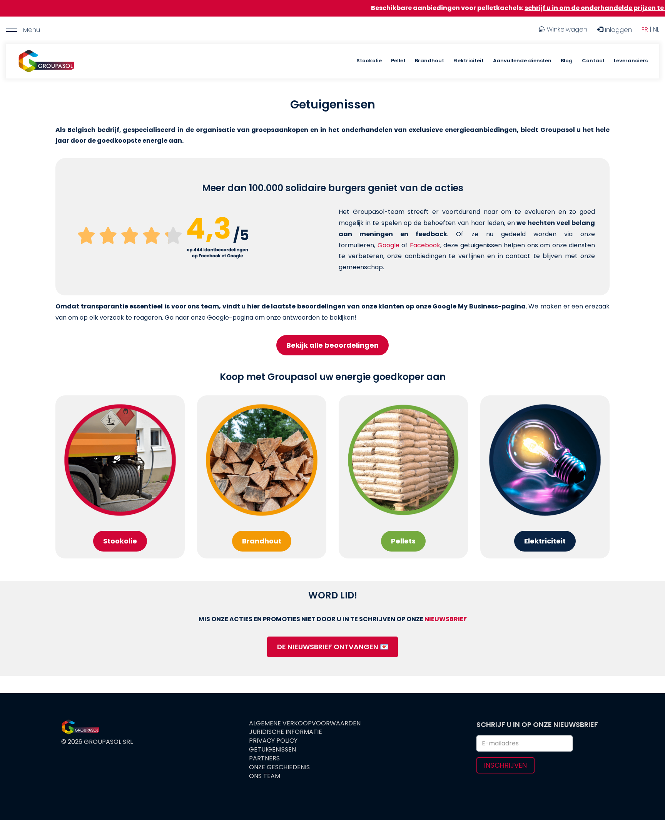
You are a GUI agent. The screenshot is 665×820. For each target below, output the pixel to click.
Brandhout (429, 60)
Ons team (264, 776)
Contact (593, 60)
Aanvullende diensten (522, 60)
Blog (567, 60)
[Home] (46, 61)
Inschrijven (505, 765)
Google (388, 245)
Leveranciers (631, 60)
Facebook (425, 245)
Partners (264, 758)
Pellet (398, 60)
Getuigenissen (272, 749)
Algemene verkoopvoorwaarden (305, 723)
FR (645, 29)
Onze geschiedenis (279, 767)
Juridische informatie (285, 732)
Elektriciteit (468, 60)
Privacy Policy (273, 741)
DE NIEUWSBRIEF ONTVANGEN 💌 (332, 647)
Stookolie (369, 60)
